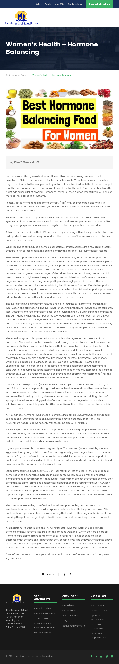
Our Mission (68, 605)
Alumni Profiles (42, 608)
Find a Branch (98, 605)
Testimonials (41, 618)
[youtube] (107, 656)
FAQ (64, 620)
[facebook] (91, 656)
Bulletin (39, 4)
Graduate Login (75, 4)
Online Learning (99, 610)
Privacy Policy (70, 615)
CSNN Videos (69, 610)
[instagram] (112, 656)
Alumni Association (44, 613)
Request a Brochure (99, 4)
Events (48, 4)
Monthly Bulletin (43, 632)
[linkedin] (96, 656)
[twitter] (101, 656)
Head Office (59, 4)
